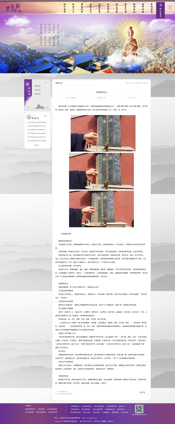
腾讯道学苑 (120, 409)
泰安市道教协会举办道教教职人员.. (37, 129)
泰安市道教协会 (99, 406)
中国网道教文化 (110, 409)
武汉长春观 (96, 412)
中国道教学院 (75, 409)
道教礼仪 (37, 94)
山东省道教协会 (87, 406)
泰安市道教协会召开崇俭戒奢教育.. (37, 133)
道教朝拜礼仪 (63, 391)
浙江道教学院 (86, 409)
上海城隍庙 (105, 412)
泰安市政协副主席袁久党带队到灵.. (37, 137)
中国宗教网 (41, 409)
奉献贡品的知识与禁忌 (66, 394)
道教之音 (121, 406)
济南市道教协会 (111, 406)
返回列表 (142, 392)
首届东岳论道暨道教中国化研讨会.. (37, 126)
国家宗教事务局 (30, 409)
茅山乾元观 (124, 412)
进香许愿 (37, 90)
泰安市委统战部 (41, 412)
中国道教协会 (75, 406)
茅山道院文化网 (76, 412)
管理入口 (111, 421)
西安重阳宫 (115, 412)
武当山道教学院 (98, 409)
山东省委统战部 (52, 409)
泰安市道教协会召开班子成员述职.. (37, 140)
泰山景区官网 (53, 412)
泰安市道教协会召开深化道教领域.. (37, 122)
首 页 (133, 83)
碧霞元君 (37, 86)
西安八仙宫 (86, 412)
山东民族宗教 (29, 412)
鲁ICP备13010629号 (86, 421)
